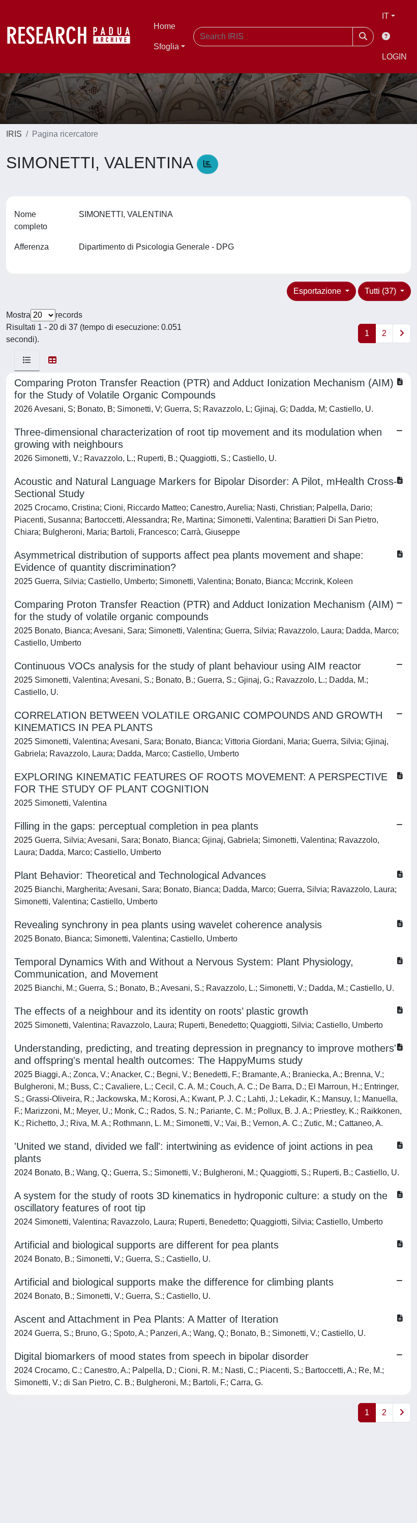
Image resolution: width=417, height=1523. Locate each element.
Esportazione (318, 291)
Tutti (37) (381, 291)
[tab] (27, 360)
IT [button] (385, 16)
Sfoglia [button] (166, 46)
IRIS (14, 134)
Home (164, 26)
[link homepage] (73, 36)
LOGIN (394, 56)
